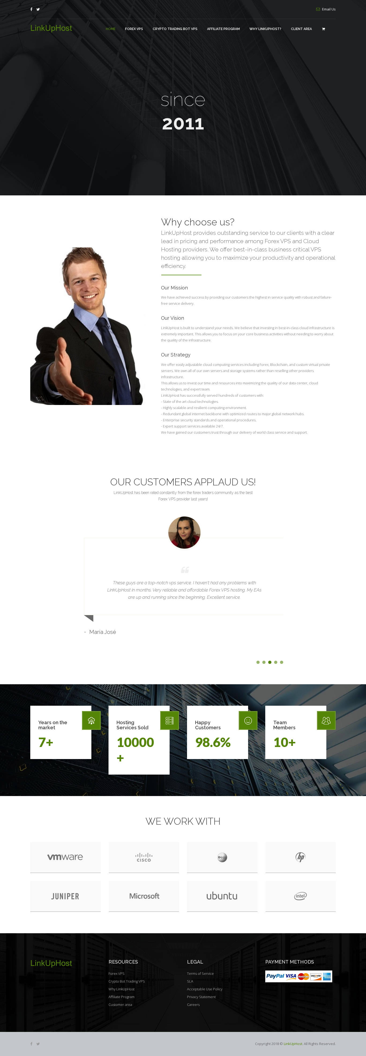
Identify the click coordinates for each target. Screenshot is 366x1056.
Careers (193, 1004)
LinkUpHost (293, 1043)
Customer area (120, 1004)
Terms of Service (200, 973)
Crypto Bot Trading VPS (127, 981)
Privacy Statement (201, 996)
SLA (190, 981)
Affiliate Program (223, 29)
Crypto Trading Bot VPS (175, 29)
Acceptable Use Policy (204, 989)
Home (110, 29)
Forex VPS (134, 29)
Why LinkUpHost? (265, 29)
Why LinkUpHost (122, 989)
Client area (301, 29)
